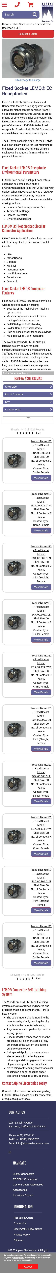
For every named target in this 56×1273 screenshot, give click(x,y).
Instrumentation (16, 269)
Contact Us (20, 1223)
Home (5, 24)
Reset (28, 418)
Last (38, 433)
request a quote (14, 1098)
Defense (11, 261)
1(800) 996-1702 (29, 1139)
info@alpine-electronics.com (32, 1143)
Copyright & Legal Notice (28, 1229)
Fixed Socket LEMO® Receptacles (21, 102)
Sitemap (18, 1240)
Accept (28, 1266)
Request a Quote (28, 33)
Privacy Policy (22, 1234)
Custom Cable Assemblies (28, 1184)
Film (9, 254)
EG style (47, 140)
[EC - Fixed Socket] (28, 58)
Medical (11, 265)
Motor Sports (14, 257)
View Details (41, 477)
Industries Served (23, 1195)
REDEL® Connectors (25, 1179)
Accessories (20, 1190)
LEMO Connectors (21, 24)
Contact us (8, 1091)
